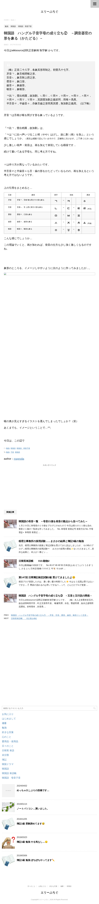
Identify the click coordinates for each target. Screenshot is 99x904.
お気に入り (8, 714)
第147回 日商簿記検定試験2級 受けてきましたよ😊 (47, 577)
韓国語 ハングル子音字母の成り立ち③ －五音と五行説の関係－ (55, 595)
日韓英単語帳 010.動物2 (34, 561)
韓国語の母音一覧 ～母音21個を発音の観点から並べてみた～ (53, 521)
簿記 (4, 759)
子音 (12, 452)
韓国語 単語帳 (9, 773)
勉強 (8, 448)
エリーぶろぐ (49, 11)
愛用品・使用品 (10, 741)
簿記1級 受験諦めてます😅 (31, 823)
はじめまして (9, 718)
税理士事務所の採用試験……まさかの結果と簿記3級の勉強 (51, 541)
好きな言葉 (8, 732)
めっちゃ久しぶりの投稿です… (33, 790)
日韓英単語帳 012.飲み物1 (24, 618)
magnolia (19, 458)
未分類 (5, 755)
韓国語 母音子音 (23, 448)
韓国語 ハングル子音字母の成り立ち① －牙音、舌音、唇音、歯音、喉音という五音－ (49, 615)
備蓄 (4, 723)
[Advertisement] (23, 486)
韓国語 (13, 448)
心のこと (6, 737)
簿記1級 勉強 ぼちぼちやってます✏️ (36, 860)
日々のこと (8, 746)
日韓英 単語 (8, 750)
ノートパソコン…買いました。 (33, 808)
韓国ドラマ (8, 764)
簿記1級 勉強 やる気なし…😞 (32, 842)
